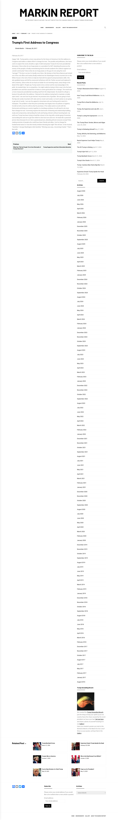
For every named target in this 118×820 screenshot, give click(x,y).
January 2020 (81, 540)
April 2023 (80, 368)
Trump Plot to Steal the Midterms (87, 102)
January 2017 (81, 677)
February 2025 (81, 270)
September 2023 (82, 346)
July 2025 (80, 248)
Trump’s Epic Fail (82, 151)
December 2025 (82, 226)
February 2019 (81, 589)
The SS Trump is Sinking (84, 147)
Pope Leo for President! (87, 769)
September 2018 (82, 611)
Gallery (58, 27)
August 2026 (81, 191)
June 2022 (80, 412)
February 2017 (81, 673)
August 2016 (81, 682)
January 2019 (81, 593)
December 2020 (82, 492)
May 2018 (80, 629)
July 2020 (80, 514)
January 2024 (81, 328)
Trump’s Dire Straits (83, 160)
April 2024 (80, 315)
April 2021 (80, 474)
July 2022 (80, 407)
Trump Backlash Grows (84, 156)
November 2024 (82, 284)
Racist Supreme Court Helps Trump (88, 140)
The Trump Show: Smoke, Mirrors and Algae (91, 122)
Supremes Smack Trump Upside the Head (90, 171)
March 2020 (81, 531)
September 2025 (82, 239)
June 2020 (80, 518)
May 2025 (80, 257)
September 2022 (82, 399)
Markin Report (58, 12)
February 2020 (81, 536)
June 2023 (80, 359)
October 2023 (81, 341)
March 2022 (81, 425)
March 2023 (81, 372)
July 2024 (80, 301)
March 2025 (81, 266)
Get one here (99, 719)
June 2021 (80, 465)
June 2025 (80, 253)
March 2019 (81, 584)
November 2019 (82, 549)
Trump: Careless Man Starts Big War (88, 165)
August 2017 (81, 660)
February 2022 (81, 430)
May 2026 (80, 204)
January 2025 (81, 275)
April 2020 (80, 527)
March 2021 (81, 478)
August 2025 (81, 244)
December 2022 (82, 385)
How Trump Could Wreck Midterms (88, 95)
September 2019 (82, 558)
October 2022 (81, 394)
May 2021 (80, 469)
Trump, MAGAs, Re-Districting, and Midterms (91, 133)
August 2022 (81, 403)
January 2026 (81, 222)
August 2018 (81, 615)
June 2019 (80, 571)
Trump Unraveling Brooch (95, 712)
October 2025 (81, 235)
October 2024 (81, 288)
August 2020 (81, 509)
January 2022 (81, 434)
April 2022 (80, 421)
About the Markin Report (70, 27)
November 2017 (82, 651)
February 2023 (81, 377)
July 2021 (80, 461)
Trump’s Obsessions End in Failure (88, 88)
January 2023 (81, 381)
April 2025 (80, 262)
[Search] (105, 27)
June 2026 (80, 200)
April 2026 (80, 208)
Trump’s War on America (49, 756)
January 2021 (81, 487)
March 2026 (81, 213)
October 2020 (81, 500)
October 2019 (81, 553)
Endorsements (50, 27)
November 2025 (82, 231)
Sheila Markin (19, 48)
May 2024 (80, 310)
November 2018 (82, 602)
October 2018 (81, 607)
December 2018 (82, 598)
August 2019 (81, 562)
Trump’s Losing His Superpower (87, 116)
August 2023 (81, 350)
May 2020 (80, 522)
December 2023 (82, 332)
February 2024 (81, 323)
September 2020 (82, 505)
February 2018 (81, 642)
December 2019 (82, 545)
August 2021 (81, 456)
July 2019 (80, 567)
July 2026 (80, 195)
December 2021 (82, 438)
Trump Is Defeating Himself (86, 129)
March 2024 (81, 319)
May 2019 (80, 576)
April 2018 (80, 633)
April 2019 (80, 580)
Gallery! (81, 724)
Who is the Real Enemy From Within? (91, 756)
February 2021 (81, 483)
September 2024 (82, 292)
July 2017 (80, 664)
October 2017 (81, 655)
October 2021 (81, 447)
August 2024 (81, 297)
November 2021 (82, 443)
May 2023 (80, 363)
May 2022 (80, 416)
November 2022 (82, 390)
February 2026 (81, 217)
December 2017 (82, 646)
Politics (14, 37)
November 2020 (82, 496)
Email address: (81, 69)
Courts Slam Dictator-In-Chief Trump (52, 769)
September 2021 (82, 452)
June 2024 (80, 306)
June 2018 (80, 624)
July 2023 (80, 354)
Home (42, 27)
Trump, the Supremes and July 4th (88, 109)
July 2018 (80, 620)
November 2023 (82, 337)
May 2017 (80, 668)
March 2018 (81, 637)
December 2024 (82, 279)
